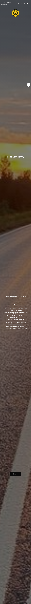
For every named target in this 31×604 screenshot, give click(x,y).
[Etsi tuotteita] (28, 85)
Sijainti (9, 2)
